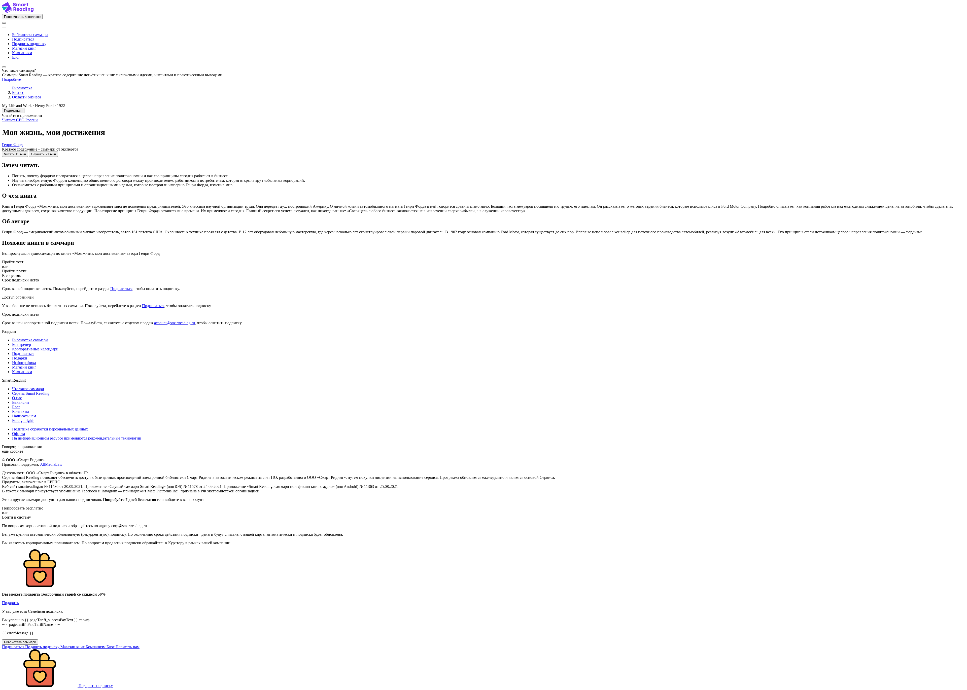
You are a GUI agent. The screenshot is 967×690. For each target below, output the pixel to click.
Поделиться (13, 111)
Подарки (19, 358)
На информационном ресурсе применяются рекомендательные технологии (76, 438)
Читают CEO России (20, 120)
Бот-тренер (21, 344)
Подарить (10, 603)
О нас (17, 398)
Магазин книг (24, 48)
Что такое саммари (28, 389)
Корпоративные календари (35, 349)
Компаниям (22, 53)
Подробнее (11, 79)
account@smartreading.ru (174, 323)
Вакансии (20, 402)
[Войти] (4, 23)
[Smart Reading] (17, 12)
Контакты (20, 411)
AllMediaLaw (51, 464)
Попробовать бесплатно (22, 17)
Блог (16, 57)
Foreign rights (23, 420)
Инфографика (24, 362)
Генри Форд (12, 144)
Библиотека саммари (30, 34)
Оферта (18, 433)
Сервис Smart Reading (30, 393)
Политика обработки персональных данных (50, 429)
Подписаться (23, 39)
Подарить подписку (29, 44)
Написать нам (24, 416)
